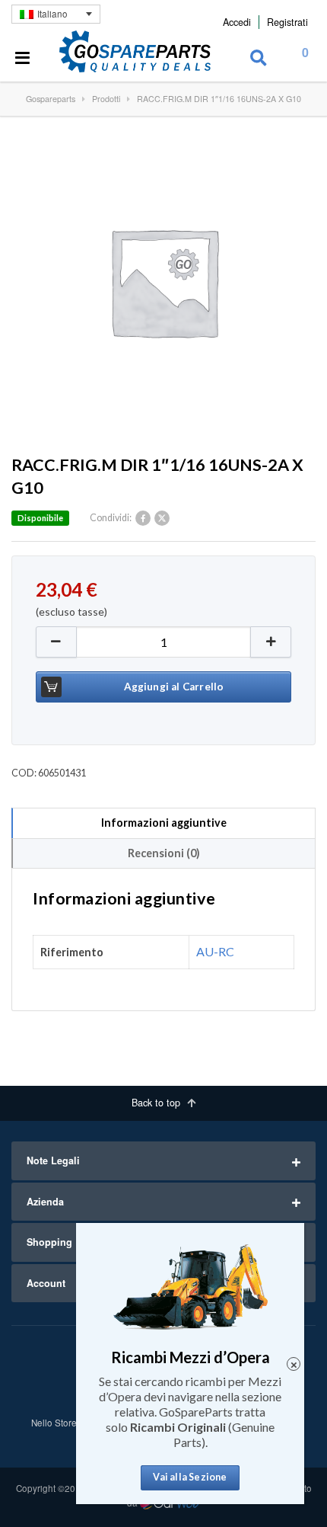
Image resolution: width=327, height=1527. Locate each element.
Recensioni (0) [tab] (164, 853)
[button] (271, 642)
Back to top (157, 1102)
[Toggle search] (258, 59)
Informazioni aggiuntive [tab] (164, 822)
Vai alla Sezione (190, 1477)
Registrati (287, 22)
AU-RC (215, 951)
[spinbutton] (163, 642)
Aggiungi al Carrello (174, 686)
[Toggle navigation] (23, 59)
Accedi (237, 22)
